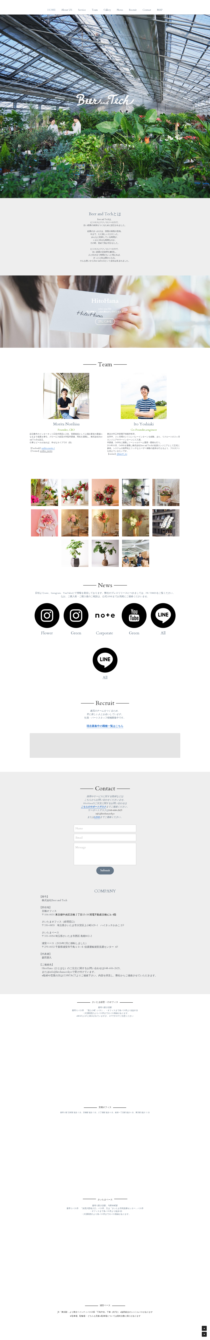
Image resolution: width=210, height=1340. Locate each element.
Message (80, 847)
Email (79, 837)
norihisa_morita (46, 451)
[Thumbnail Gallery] (44, 492)
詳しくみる (105, 321)
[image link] (47, 615)
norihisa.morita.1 (48, 448)
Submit (105, 870)
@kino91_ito (122, 454)
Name (79, 828)
